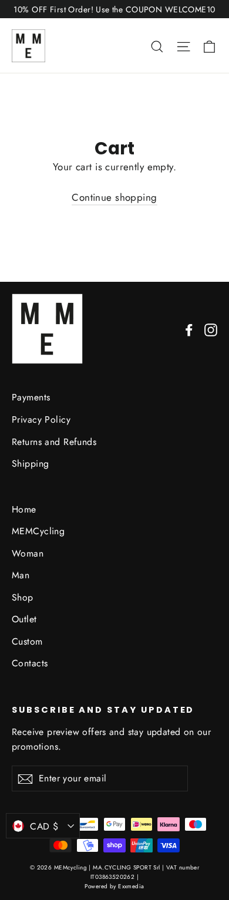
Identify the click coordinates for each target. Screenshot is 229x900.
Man (20, 575)
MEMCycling (38, 531)
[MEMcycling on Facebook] (189, 329)
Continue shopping (114, 197)
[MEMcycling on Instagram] (210, 329)
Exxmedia (131, 886)
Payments (31, 397)
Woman (27, 553)
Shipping (30, 463)
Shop (22, 597)
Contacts (30, 663)
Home (24, 509)
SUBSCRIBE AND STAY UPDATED (103, 710)
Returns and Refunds (54, 442)
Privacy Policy (41, 419)
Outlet (24, 619)
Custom (27, 641)
